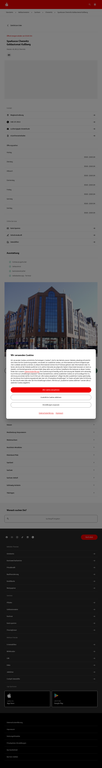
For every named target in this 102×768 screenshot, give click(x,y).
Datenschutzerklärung (32, 371)
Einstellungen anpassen (51, 405)
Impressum (59, 413)
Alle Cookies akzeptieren (51, 390)
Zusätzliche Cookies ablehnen (51, 397)
